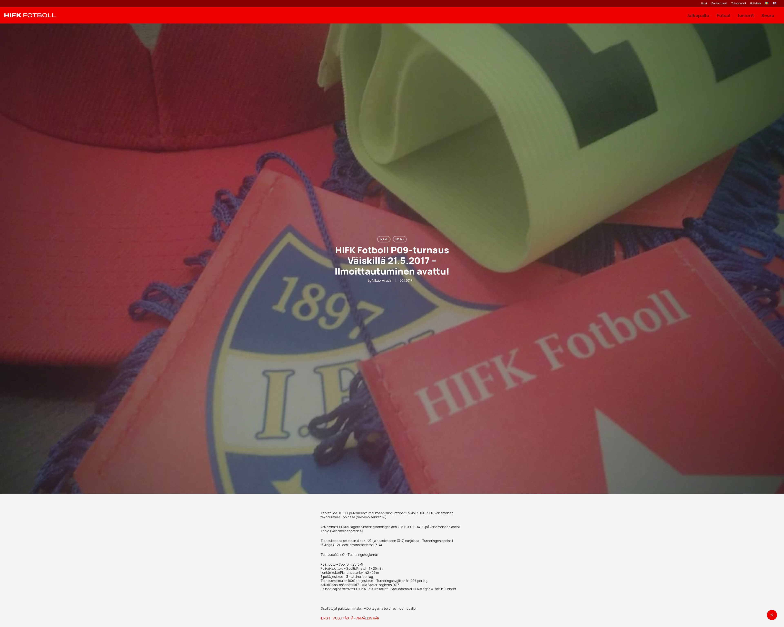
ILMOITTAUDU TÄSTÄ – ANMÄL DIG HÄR (350, 618)
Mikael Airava (381, 280)
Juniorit (384, 239)
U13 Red (399, 239)
